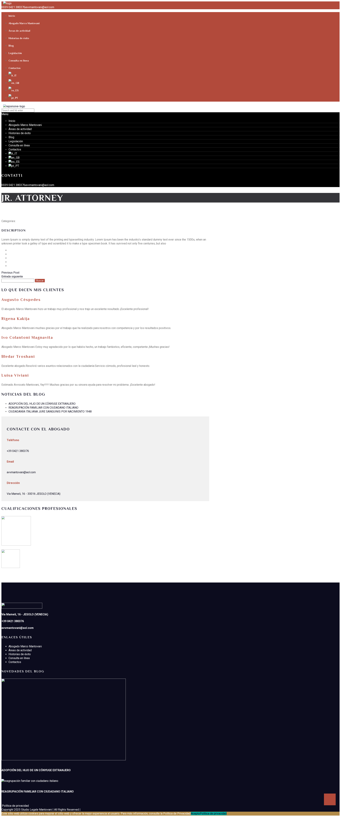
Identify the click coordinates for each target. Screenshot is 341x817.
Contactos (14, 68)
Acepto (195, 813)
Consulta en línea (19, 60)
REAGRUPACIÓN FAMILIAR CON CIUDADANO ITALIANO (43, 407)
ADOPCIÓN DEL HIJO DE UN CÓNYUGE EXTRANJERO (42, 403)
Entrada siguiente (12, 276)
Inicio (12, 15)
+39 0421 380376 (18, 451)
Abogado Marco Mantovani (24, 23)
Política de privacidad (213, 813)
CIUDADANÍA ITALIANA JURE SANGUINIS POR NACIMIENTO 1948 (50, 411)
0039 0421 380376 (13, 7)
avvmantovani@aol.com (39, 7)
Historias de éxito (19, 38)
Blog (11, 45)
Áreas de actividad (19, 30)
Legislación (15, 53)
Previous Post (10, 272)
